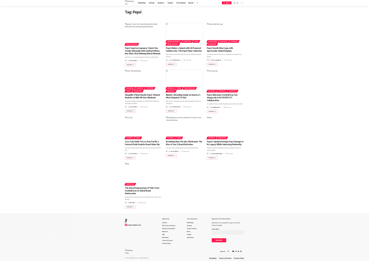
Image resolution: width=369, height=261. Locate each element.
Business (140, 88)
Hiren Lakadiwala (216, 60)
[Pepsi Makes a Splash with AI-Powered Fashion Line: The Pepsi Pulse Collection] (184, 34)
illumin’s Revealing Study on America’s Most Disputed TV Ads (183, 96)
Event (128, 91)
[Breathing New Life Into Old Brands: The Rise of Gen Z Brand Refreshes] (184, 127)
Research (171, 91)
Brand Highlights (173, 41)
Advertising (212, 41)
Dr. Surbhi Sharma (175, 60)
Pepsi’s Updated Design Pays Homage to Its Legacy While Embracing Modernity (225, 143)
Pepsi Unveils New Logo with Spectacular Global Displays (220, 49)
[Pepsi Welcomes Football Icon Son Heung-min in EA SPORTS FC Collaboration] (225, 81)
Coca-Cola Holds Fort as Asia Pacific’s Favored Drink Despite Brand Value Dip (142, 143)
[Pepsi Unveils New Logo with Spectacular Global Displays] (225, 34)
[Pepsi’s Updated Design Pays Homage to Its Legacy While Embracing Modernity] (225, 127)
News (196, 41)
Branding (223, 41)
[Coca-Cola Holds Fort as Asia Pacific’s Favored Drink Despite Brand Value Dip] (143, 127)
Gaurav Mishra (133, 60)
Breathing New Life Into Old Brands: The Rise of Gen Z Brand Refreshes (184, 143)
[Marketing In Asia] (130, 3)
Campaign (234, 41)
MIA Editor (132, 202)
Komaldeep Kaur (216, 107)
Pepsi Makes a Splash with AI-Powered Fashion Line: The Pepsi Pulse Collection (184, 49)
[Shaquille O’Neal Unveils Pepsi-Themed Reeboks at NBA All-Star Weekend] (143, 81)
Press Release (131, 44)
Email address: (215, 229)
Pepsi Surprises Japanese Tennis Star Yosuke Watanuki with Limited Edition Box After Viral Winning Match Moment (142, 51)
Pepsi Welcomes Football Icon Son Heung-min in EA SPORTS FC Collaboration (222, 97)
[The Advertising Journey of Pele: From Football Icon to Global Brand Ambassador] (143, 174)
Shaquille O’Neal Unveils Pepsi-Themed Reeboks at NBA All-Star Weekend (142, 96)
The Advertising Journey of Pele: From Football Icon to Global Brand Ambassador (142, 190)
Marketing (187, 41)
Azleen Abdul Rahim (217, 153)
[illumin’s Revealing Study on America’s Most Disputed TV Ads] (184, 81)
